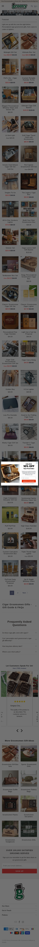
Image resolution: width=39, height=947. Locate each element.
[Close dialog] (37, 463)
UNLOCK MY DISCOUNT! (28, 481)
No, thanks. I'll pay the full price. (28, 483)
